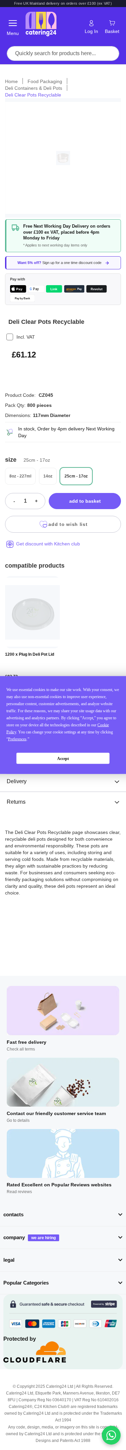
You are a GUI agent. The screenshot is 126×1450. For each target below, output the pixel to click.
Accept (63, 758)
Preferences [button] (17, 739)
